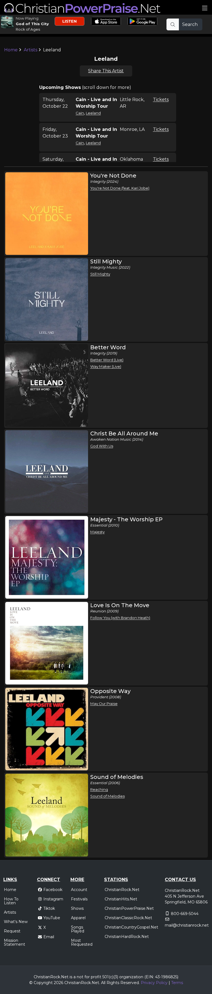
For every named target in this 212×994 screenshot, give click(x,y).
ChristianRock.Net (122, 890)
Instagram (53, 899)
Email (48, 937)
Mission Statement (14, 942)
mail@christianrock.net (187, 925)
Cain (80, 113)
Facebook (52, 890)
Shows (77, 908)
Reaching (99, 789)
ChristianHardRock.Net (127, 937)
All (103, 982)
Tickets (161, 99)
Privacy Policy (154, 982)
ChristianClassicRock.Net (128, 918)
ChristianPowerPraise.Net (129, 908)
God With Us (101, 446)
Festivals (79, 899)
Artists (30, 49)
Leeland (93, 113)
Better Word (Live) (106, 360)
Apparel (78, 918)
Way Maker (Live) (105, 366)
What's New (16, 922)
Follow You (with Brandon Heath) (120, 617)
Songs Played (77, 929)
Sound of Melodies (107, 796)
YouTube (51, 918)
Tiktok (49, 908)
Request (12, 931)
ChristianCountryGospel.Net (131, 927)
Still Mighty (100, 274)
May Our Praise (104, 703)
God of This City (32, 24)
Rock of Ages (28, 29)
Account (79, 890)
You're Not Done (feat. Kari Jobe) (119, 188)
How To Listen (11, 901)
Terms (177, 982)
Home (11, 49)
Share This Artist (106, 70)
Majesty (97, 532)
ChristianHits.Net (121, 899)
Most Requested (81, 942)
